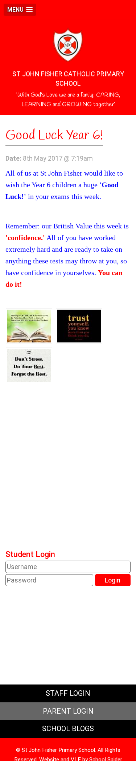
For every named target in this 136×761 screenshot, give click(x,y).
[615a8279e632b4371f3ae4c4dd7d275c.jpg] (29, 365)
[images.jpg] (29, 325)
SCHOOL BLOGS (68, 728)
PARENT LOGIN (68, 711)
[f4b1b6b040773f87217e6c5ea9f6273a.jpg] (79, 325)
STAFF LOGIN (68, 693)
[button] (20, 10)
